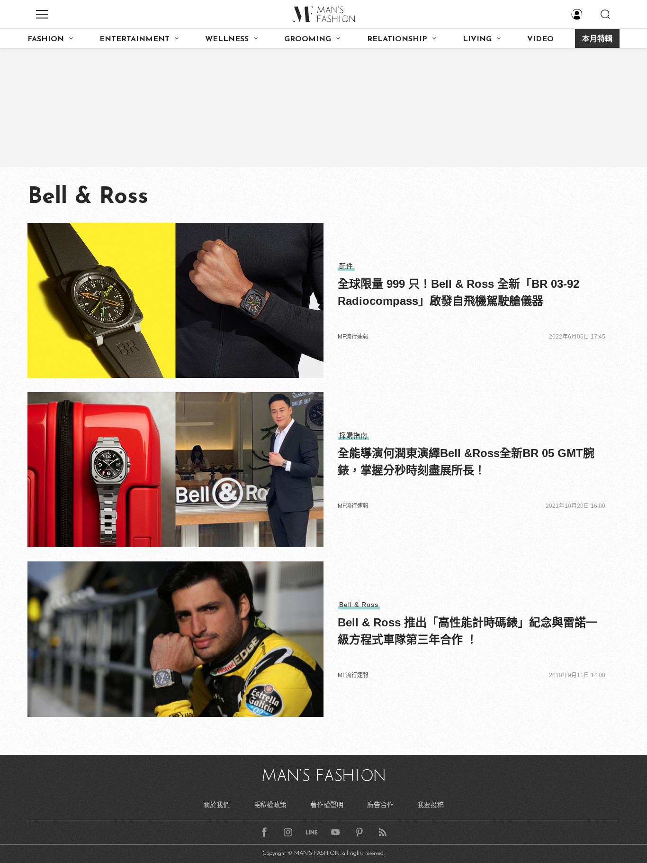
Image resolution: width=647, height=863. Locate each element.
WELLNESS (227, 39)
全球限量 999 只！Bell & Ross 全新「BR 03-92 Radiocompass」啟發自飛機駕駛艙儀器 (458, 292)
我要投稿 (430, 804)
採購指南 (353, 435)
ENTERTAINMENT (134, 39)
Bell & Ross (358, 604)
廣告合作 (380, 804)
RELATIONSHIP (397, 39)
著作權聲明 (326, 804)
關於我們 (216, 804)
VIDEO (540, 39)
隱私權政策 (270, 804)
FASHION (45, 39)
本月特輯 (597, 39)
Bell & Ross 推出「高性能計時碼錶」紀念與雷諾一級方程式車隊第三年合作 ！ (467, 631)
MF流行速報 (353, 336)
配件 (346, 266)
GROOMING (307, 39)
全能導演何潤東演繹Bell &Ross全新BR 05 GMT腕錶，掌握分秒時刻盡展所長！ (466, 462)
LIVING (477, 39)
